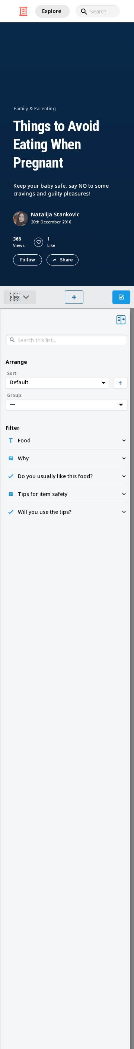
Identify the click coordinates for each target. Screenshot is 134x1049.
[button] (38, 242)
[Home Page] (23, 11)
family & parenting (34, 108)
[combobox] (98, 11)
